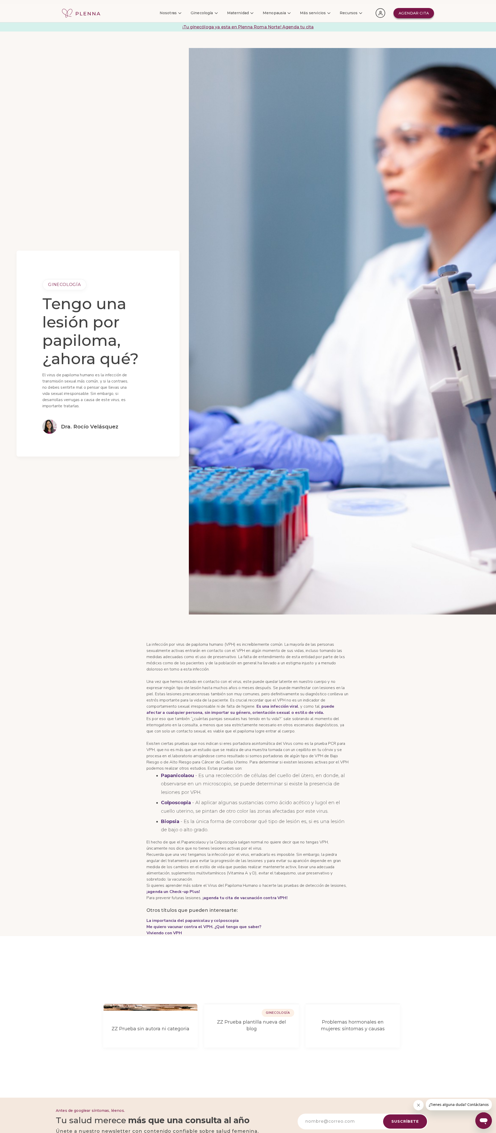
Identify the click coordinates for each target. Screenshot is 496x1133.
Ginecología (64, 284)
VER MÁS (375, 981)
